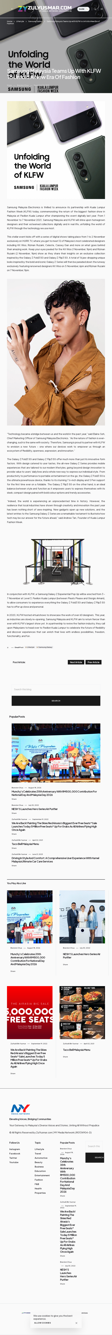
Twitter (13, 1158)
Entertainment (42, 1175)
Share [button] (9, 85)
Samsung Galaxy (35, 21)
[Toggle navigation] (101, 8)
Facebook (14, 1153)
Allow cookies (42, 1323)
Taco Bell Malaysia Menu (25, 844)
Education (40, 1171)
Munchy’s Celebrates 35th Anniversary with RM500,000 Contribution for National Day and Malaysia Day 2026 (27, 959)
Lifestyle (20, 21)
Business (39, 1166)
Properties (40, 1193)
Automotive (41, 1158)
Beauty (38, 1162)
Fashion (39, 1179)
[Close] (76, 1323)
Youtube (13, 1162)
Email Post (19, 647)
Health (38, 1188)
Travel (38, 1153)
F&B (37, 1184)
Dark (82, 9)
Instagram (14, 1149)
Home (9, 21)
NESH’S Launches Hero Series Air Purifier (35, 809)
